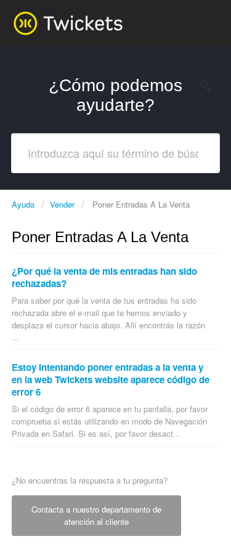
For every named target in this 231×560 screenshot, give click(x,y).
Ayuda (24, 204)
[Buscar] (209, 86)
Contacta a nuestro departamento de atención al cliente (96, 515)
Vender (62, 204)
